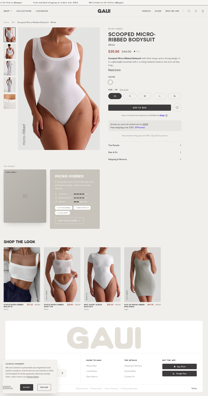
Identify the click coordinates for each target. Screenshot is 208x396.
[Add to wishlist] (177, 107)
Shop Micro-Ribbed (68, 221)
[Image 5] (10, 101)
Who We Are (172, 11)
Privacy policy (96, 388)
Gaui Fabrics (91, 376)
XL (175, 96)
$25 (13, 22)
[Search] (188, 10)
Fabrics (146, 11)
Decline (44, 387)
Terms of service (111, 388)
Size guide (124, 89)
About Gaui (91, 365)
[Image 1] (10, 34)
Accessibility (130, 371)
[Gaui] (104, 11)
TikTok (194, 388)
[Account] (195, 10)
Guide (158, 11)
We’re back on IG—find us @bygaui (100, 2)
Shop (7, 11)
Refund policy (82, 388)
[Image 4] (10, 84)
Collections (23, 11)
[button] (37, 299)
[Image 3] (10, 68)
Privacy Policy (33, 376)
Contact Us (129, 376)
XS (115, 96)
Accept (26, 387)
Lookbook (42, 11)
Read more (114, 69)
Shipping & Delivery (133, 365)
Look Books (91, 371)
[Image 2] (10, 51)
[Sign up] (62, 373)
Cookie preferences (129, 388)
